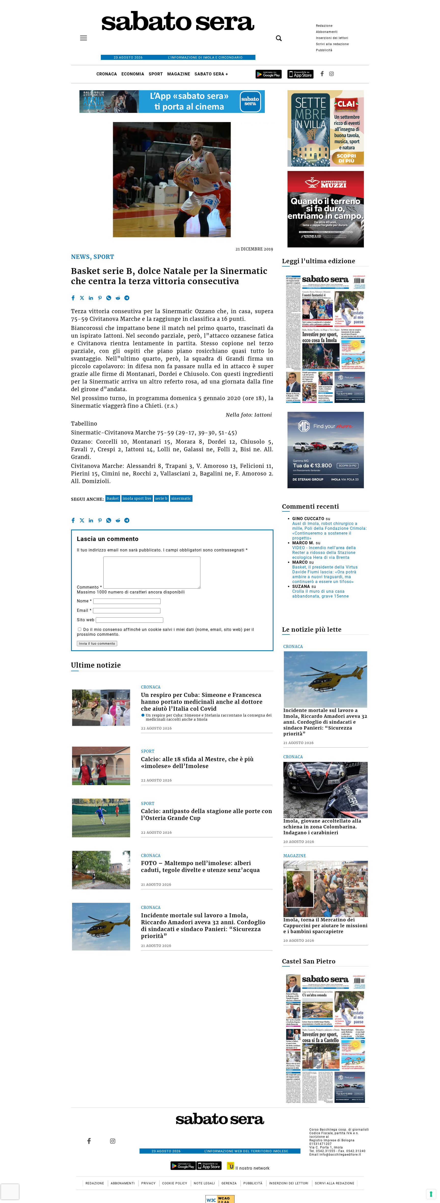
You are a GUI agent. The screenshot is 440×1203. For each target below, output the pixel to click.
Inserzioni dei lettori (332, 38)
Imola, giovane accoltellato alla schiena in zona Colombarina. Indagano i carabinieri (322, 827)
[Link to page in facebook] (89, 1141)
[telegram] (127, 298)
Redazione (324, 26)
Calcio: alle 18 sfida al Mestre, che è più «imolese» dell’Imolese (197, 763)
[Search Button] (271, 35)
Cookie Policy (175, 1183)
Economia (132, 74)
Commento (89, 587)
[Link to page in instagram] (112, 1141)
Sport (156, 74)
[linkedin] (91, 298)
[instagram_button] (331, 74)
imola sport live (137, 498)
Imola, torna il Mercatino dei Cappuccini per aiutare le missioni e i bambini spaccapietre (325, 925)
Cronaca (107, 74)
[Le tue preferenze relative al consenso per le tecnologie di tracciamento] (431, 1194)
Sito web (85, 619)
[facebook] (73, 298)
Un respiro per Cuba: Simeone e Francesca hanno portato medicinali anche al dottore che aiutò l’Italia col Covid (202, 702)
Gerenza (230, 1183)
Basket (113, 498)
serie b (161, 498)
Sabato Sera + (211, 74)
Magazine (178, 74)
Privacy (149, 1183)
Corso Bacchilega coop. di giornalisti (339, 1129)
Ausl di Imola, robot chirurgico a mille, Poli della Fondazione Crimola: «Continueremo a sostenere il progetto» (329, 530)
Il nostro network (252, 1168)
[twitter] (82, 298)
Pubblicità (324, 50)
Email (84, 610)
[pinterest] (100, 298)
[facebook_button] (322, 74)
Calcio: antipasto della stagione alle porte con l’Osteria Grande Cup (206, 815)
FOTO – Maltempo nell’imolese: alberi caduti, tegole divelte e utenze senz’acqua (200, 867)
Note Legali (205, 1183)
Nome (84, 601)
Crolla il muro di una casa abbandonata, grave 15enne (320, 594)
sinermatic (181, 498)
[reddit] (118, 298)
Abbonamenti (327, 32)
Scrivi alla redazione (332, 44)
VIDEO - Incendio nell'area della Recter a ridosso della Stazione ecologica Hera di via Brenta (324, 552)
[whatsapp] (109, 298)
